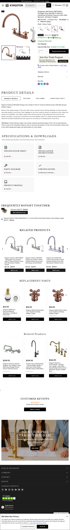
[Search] (48, 5)
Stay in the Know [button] (10, 468)
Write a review (35, 409)
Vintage (48, 21)
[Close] (67, 516)
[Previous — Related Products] (4, 349)
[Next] (33, 27)
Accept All (42, 526)
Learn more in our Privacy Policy (37, 523)
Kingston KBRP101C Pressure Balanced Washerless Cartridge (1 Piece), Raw (10, 312)
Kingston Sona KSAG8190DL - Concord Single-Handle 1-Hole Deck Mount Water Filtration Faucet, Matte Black (35, 366)
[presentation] (2, 249)
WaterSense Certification (47, 172)
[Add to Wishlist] (33, 11)
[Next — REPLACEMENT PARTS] (66, 295)
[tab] (11, 98)
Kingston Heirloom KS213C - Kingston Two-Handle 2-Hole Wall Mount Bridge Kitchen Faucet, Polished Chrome (12, 366)
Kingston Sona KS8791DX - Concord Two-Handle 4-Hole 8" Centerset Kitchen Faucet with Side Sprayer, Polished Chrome (55, 260)
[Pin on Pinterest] (47, 84)
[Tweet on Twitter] (42, 84)
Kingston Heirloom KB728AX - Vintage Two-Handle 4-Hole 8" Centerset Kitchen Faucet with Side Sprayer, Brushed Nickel (34, 260)
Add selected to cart (19, 212)
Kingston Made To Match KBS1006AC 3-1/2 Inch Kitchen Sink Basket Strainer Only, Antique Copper (34, 218)
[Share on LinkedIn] (44, 84)
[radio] (41, 29)
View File (9, 156)
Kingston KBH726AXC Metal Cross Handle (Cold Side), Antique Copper (58, 311)
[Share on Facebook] (39, 84)
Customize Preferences (28, 526)
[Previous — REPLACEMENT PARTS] (4, 295)
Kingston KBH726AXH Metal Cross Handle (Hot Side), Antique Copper (35, 311)
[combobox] (41, 5)
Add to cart (14, 270)
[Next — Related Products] (66, 349)
